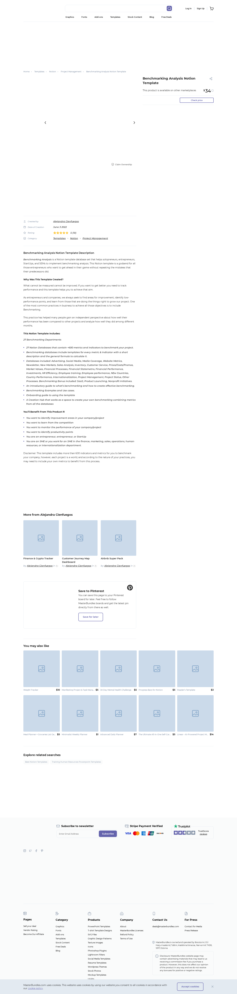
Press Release (191, 930)
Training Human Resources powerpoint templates (76, 762)
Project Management (95, 238)
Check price (196, 100)
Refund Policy (127, 934)
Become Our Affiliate (33, 934)
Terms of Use (126, 938)
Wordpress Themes (97, 967)
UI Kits (91, 979)
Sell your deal (29, 926)
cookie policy (35, 988)
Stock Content (135, 17)
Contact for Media (193, 926)
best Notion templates (36, 762)
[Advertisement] (118, 44)
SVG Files (92, 934)
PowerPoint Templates (99, 926)
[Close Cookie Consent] (213, 987)
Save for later (91, 616)
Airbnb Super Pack (112, 558)
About (123, 926)
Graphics (69, 17)
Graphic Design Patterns (100, 938)
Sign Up (200, 8)
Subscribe (108, 833)
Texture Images (95, 942)
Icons (90, 946)
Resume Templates (97, 963)
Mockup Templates (97, 975)
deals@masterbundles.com (165, 926)
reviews (203, 834)
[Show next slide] (134, 122)
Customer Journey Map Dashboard (76, 560)
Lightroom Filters (96, 954)
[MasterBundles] (33, 8)
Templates (115, 17)
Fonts (84, 17)
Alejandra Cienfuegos (66, 221)
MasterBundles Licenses (131, 930)
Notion (74, 238)
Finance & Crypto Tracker (38, 558)
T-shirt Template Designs (100, 930)
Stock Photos (94, 971)
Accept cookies (190, 986)
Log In (188, 8)
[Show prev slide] (45, 122)
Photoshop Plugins (97, 950)
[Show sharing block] (211, 78)
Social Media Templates (99, 959)
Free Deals (166, 17)
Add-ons (98, 17)
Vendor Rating (30, 930)
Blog (151, 17)
